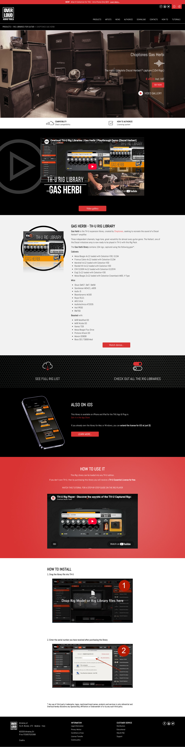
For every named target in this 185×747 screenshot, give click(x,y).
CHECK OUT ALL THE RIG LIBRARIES (137, 379)
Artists (108, 19)
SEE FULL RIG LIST (47, 379)
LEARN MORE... (85, 434)
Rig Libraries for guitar (23, 26)
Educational (121, 729)
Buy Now (158, 84)
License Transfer (77, 736)
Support (119, 736)
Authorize (128, 19)
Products (97, 19)
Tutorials (176, 19)
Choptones (118, 231)
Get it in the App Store (80, 417)
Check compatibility (62, 123)
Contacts (154, 19)
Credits (22, 740)
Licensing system (125, 123)
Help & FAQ (120, 733)
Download (141, 19)
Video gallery (153, 93)
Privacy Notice (76, 729)
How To (165, 19)
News (117, 19)
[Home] (8, 13)
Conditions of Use (77, 733)
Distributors (121, 726)
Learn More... (115, 2)
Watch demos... (116, 344)
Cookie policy (76, 740)
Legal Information (77, 726)
